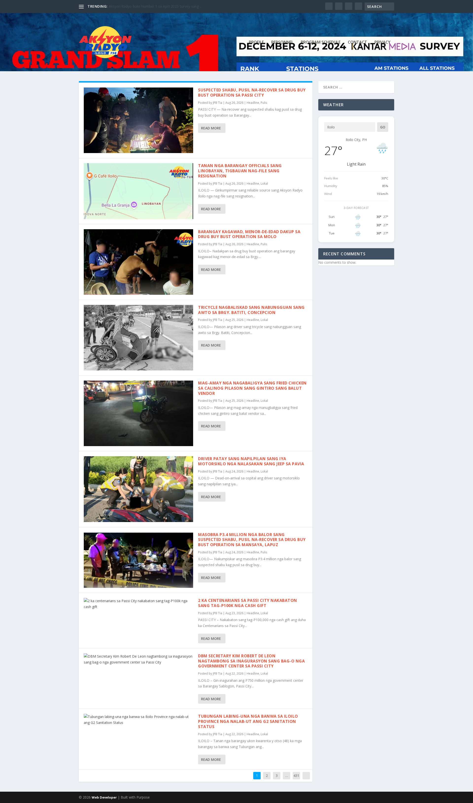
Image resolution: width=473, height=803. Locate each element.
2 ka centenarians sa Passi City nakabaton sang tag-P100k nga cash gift (247, 603)
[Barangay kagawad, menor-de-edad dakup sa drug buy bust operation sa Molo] (138, 262)
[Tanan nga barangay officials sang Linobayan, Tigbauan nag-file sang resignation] (138, 191)
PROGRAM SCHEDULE (320, 42)
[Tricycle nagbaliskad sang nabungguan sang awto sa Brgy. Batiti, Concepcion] (138, 337)
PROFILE (256, 42)
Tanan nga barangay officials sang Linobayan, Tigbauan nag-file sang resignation (240, 171)
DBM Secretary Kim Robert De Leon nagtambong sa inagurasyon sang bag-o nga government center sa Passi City (251, 661)
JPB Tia (217, 103)
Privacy (382, 42)
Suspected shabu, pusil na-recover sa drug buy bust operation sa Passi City (252, 92)
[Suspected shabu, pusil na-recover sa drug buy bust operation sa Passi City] (138, 120)
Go (382, 127)
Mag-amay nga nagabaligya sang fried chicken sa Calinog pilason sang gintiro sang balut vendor (252, 388)
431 (296, 775)
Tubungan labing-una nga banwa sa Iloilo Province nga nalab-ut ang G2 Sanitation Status (248, 721)
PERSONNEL (282, 42)
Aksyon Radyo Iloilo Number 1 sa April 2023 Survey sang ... (155, 6)
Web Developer (104, 797)
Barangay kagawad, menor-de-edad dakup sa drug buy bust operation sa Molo (249, 234)
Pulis (264, 103)
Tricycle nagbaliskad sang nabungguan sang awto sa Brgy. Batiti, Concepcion (251, 310)
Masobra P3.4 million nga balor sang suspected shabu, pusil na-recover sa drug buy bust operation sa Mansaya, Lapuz (252, 540)
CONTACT (357, 42)
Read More (211, 128)
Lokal (264, 183)
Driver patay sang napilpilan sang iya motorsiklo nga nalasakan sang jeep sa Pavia (251, 461)
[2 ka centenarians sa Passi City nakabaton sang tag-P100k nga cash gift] (138, 604)
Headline (253, 103)
